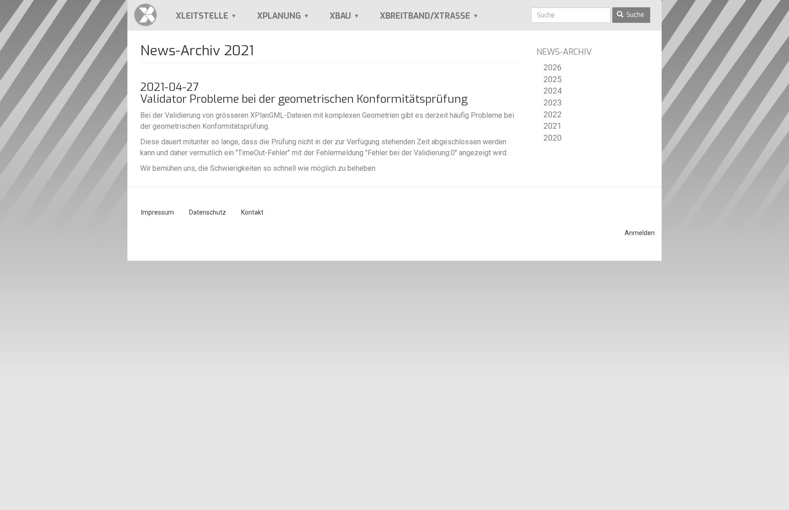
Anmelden (640, 233)
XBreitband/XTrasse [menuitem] (419, 19)
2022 (552, 114)
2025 (552, 79)
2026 (552, 67)
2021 (552, 126)
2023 (552, 102)
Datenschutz (207, 212)
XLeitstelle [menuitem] (195, 19)
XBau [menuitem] (334, 19)
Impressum (157, 212)
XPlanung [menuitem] (273, 19)
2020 (552, 137)
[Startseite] (148, 15)
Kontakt (252, 212)
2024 (552, 90)
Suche (634, 15)
